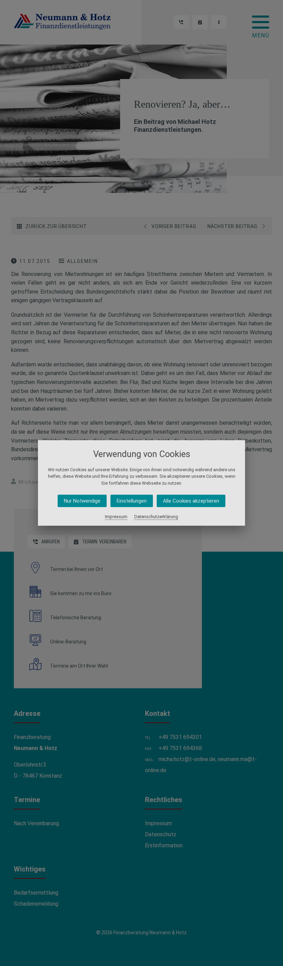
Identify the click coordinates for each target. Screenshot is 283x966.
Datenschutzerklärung (156, 516)
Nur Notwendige (82, 501)
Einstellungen (132, 501)
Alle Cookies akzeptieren (191, 501)
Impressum (116, 516)
